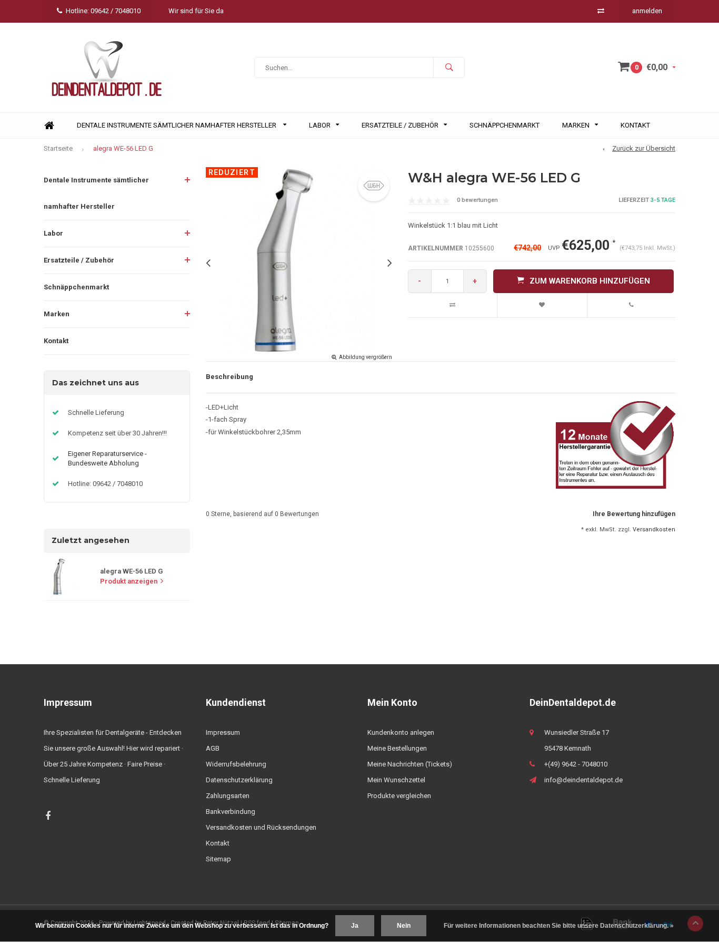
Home (49, 126)
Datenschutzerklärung (239, 780)
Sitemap (218, 859)
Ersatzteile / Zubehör (400, 125)
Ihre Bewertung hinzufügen (634, 514)
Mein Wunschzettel (396, 780)
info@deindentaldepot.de (583, 780)
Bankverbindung (230, 811)
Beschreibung (229, 377)
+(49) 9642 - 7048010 (575, 764)
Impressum (223, 732)
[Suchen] (449, 67)
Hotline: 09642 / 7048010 (103, 11)
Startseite (58, 148)
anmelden (647, 11)
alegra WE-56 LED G (123, 148)
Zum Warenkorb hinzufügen (590, 281)
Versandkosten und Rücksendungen (261, 827)
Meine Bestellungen (397, 748)
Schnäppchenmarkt (505, 125)
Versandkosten (654, 529)
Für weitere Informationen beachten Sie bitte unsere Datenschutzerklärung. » (559, 925)
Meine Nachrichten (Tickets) (409, 764)
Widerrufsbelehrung (236, 764)
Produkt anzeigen (128, 581)
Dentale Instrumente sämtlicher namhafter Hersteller (177, 125)
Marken (576, 125)
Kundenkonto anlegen (400, 732)
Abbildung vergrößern (365, 357)
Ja (354, 925)
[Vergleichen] (600, 11)
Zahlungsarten (227, 796)
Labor (320, 125)
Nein (404, 925)
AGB (212, 748)
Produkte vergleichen (399, 796)
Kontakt (635, 125)
